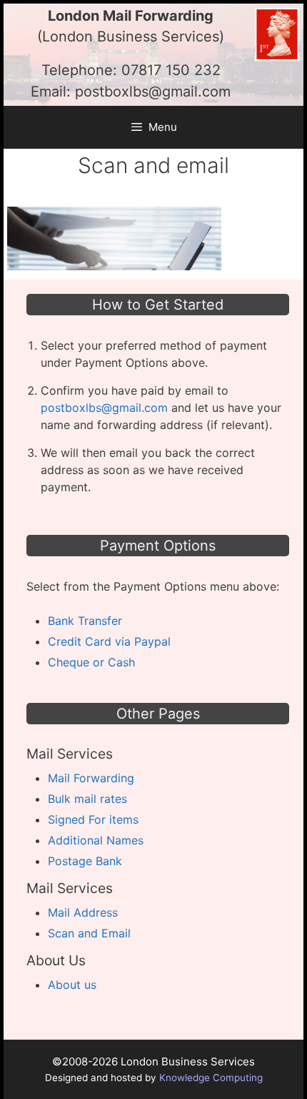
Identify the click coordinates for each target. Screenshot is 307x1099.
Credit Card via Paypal (109, 641)
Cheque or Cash (91, 662)
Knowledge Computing (211, 1077)
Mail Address (83, 912)
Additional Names (96, 840)
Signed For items (93, 819)
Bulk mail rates (87, 799)
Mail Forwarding (91, 778)
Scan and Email (89, 933)
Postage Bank (85, 861)
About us (72, 984)
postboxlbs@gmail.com (153, 91)
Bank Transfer (85, 620)
